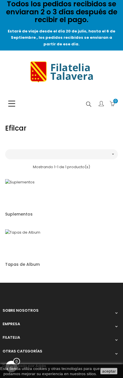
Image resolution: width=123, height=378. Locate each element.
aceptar (109, 371)
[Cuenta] (101, 104)
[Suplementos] (20, 193)
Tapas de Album (22, 264)
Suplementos (19, 214)
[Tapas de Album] (22, 243)
